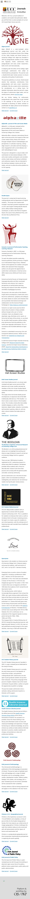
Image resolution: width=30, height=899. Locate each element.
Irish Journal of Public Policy (10, 857)
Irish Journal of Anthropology (10, 764)
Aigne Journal (6, 46)
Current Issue (13, 110)
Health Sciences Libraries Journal (11, 708)
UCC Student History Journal (10, 659)
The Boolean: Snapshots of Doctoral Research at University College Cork (15, 445)
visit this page (18, 94)
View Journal (5, 110)
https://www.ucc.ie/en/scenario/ (19, 305)
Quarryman (5, 558)
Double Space (5, 195)
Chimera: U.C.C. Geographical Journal (12, 814)
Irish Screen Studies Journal (10, 379)
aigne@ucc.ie (13, 107)
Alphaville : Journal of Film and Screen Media (14, 123)
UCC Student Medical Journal (10, 507)
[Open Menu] (1, 1)
